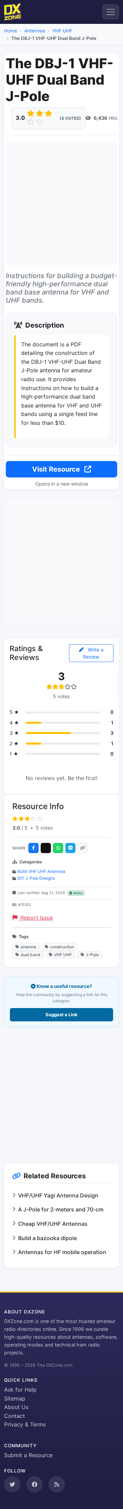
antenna (28, 946)
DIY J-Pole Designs (36, 878)
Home (10, 30)
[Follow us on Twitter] (12, 1484)
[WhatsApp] (58, 848)
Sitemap (14, 1398)
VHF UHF (62, 30)
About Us (16, 1407)
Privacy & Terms (25, 1424)
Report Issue (36, 917)
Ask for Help (20, 1389)
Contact (14, 1415)
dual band (30, 954)
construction (62, 946)
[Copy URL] (83, 848)
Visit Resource (57, 469)
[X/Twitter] (46, 848)
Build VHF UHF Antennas (41, 871)
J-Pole (92, 954)
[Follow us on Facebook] (34, 1484)
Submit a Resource (28, 1455)
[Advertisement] (61, 203)
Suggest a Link (61, 1014)
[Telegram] (70, 848)
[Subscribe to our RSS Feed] (57, 1484)
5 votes (44, 828)
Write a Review (93, 653)
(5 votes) (70, 118)
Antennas (34, 30)
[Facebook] (33, 848)
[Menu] (110, 11)
